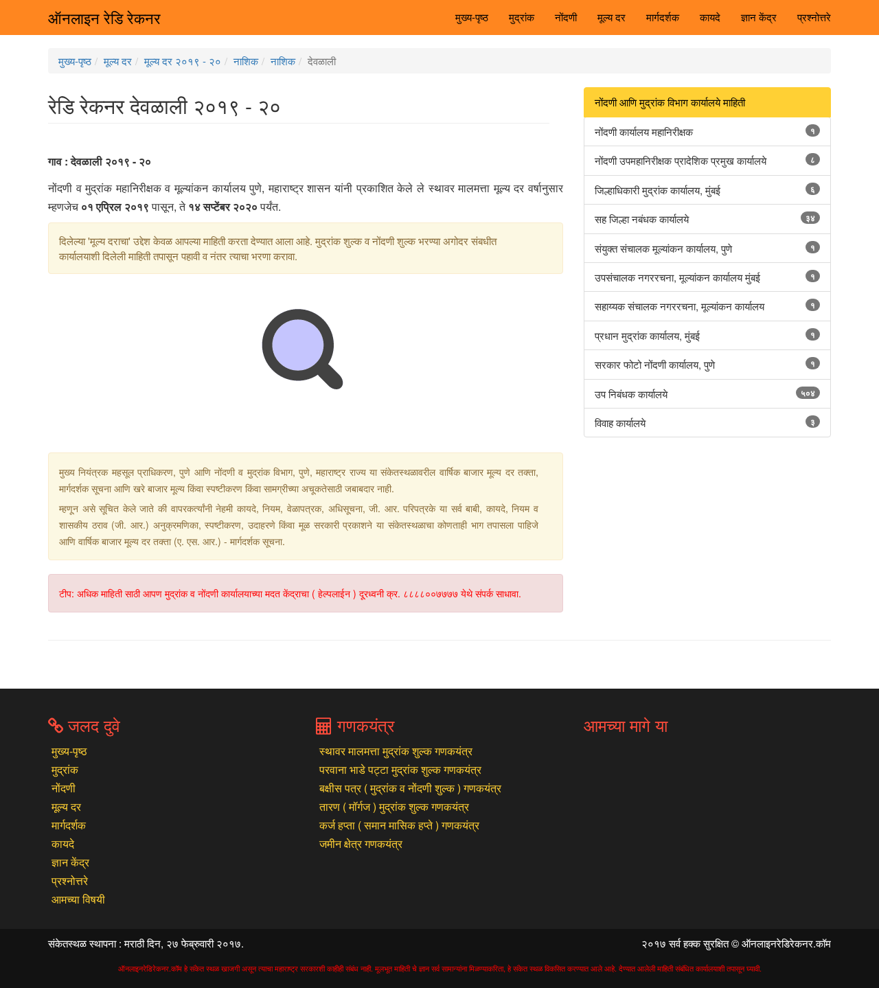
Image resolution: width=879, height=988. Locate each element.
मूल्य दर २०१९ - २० (182, 61)
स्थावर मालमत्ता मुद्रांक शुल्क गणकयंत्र (395, 751)
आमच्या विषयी (78, 899)
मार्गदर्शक (662, 17)
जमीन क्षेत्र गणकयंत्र (360, 843)
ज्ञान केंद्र (759, 17)
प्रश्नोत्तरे (814, 17)
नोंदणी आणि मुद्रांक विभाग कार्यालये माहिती (670, 102)
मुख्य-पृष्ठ (471, 17)
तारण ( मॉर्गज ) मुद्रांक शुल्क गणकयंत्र (394, 806)
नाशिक (245, 61)
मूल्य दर (611, 17)
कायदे (710, 17)
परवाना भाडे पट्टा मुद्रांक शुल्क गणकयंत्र (400, 769)
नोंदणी (566, 17)
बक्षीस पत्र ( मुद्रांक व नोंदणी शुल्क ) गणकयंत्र (410, 788)
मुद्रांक (521, 17)
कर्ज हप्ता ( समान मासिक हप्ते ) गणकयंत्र (399, 825)
